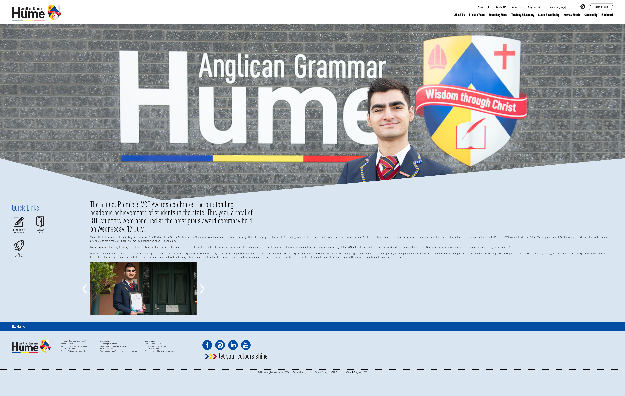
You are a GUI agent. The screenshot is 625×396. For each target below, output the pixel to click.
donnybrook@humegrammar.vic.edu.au (121, 351)
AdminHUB (501, 7)
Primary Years (477, 15)
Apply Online (19, 255)
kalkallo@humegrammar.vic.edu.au (165, 351)
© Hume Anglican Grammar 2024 (274, 372)
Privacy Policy (299, 372)
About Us (459, 15)
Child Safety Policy (318, 372)
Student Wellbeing (549, 15)
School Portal (40, 231)
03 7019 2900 (108, 348)
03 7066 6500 (153, 348)
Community (590, 15)
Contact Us (517, 7)
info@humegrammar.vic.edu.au (79, 351)
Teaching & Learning (522, 15)
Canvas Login (484, 7)
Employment (534, 7)
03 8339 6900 (69, 348)
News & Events (572, 15)
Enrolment (607, 15)
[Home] (36, 7)
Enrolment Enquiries (19, 231)
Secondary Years (498, 15)
